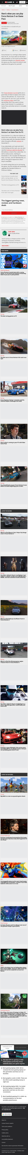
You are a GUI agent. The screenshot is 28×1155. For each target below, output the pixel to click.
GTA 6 (20, 5)
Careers (3, 1142)
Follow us (16, 50)
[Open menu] (2, 2)
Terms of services (18, 217)
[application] (14, 117)
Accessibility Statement (7, 1139)
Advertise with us (6, 1136)
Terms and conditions (7, 1126)
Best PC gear (12, 5)
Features (4, 23)
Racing (8, 9)
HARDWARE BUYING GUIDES (7, 1047)
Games (3, 9)
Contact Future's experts (7, 1123)
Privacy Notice (20, 218)
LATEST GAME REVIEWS (20, 1047)
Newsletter (24, 50)
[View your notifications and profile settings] (13, 2)
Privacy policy (5, 1129)
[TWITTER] (9, 235)
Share (5, 50)
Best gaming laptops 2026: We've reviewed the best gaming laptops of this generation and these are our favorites (14, 1070)
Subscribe (22, 2)
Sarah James (12, 22)
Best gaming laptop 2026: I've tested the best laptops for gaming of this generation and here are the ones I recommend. (14, 1089)
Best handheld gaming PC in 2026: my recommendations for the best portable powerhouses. (14, 1098)
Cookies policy (5, 1133)
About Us (4, 1120)
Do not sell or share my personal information (12, 1145)
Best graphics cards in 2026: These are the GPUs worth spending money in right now (15, 1080)
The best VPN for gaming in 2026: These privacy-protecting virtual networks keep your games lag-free (14, 1061)
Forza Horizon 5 (14, 9)
